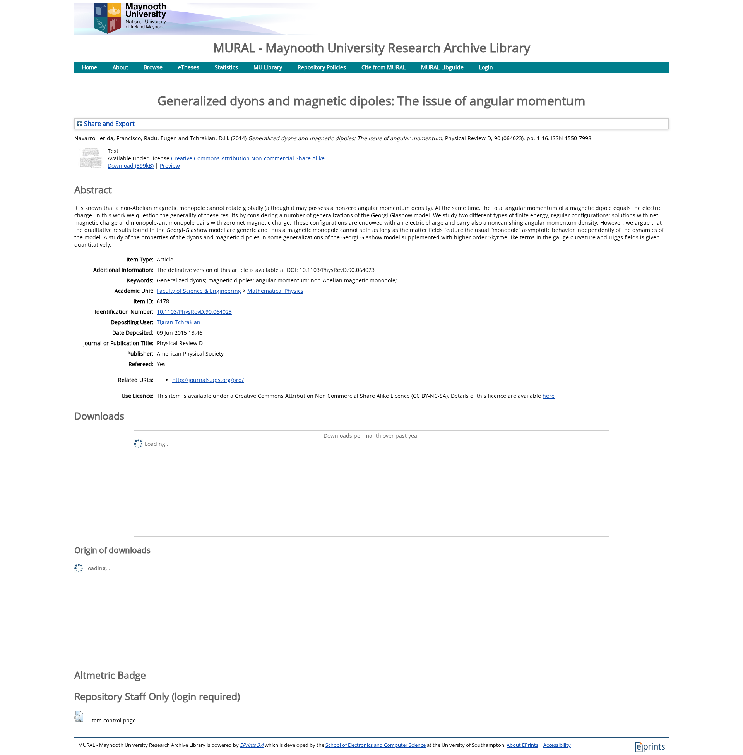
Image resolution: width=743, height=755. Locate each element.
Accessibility (557, 745)
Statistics (226, 67)
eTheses (188, 67)
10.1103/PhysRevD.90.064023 (194, 311)
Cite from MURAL (383, 67)
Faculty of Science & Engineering (199, 290)
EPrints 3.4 (252, 745)
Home (89, 67)
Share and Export (108, 123)
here (549, 395)
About (120, 67)
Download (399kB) (131, 165)
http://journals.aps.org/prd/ (208, 380)
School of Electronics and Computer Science (375, 745)
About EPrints (522, 745)
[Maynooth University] (129, 31)
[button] (78, 716)
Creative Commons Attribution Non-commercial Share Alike (248, 158)
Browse (153, 67)
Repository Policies (322, 67)
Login (486, 67)
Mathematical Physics (275, 290)
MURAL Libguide (442, 67)
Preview (170, 165)
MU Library (267, 67)
